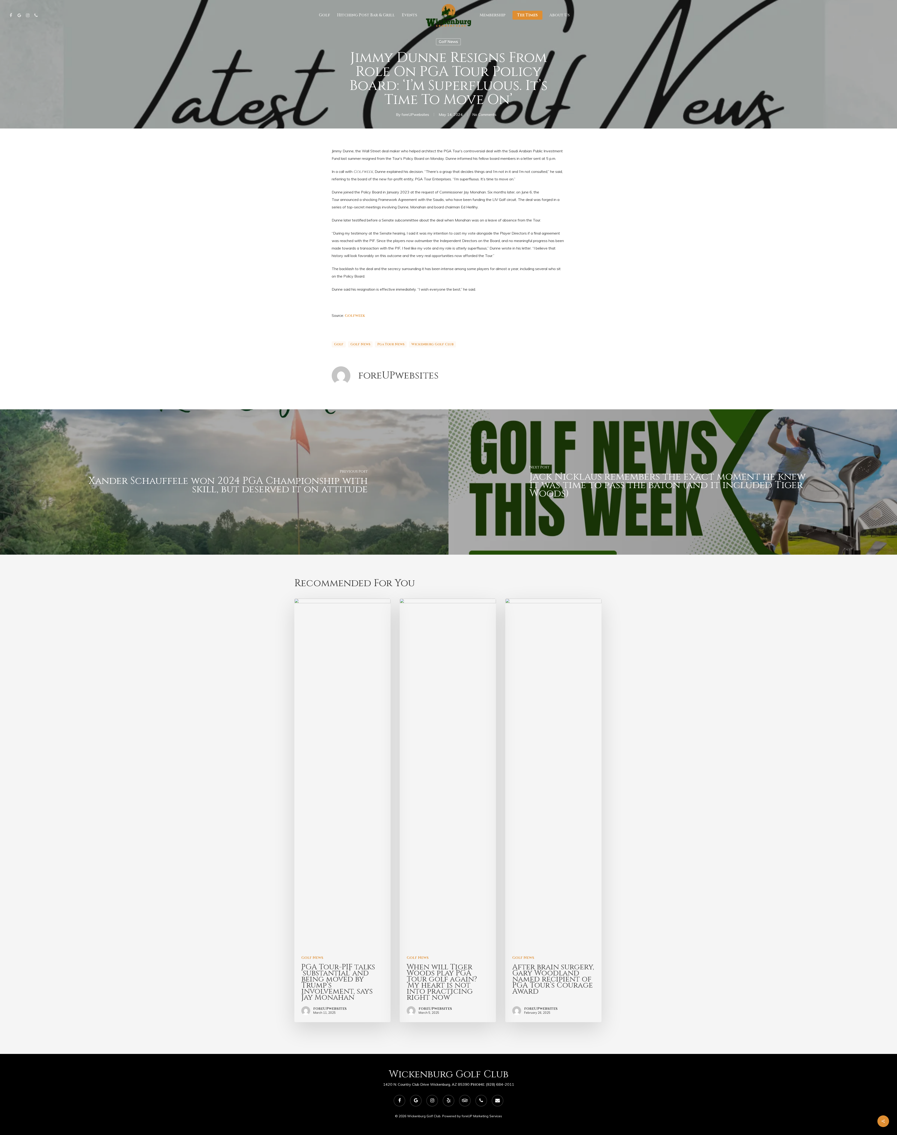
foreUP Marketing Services (482, 1116)
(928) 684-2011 (500, 1084)
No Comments (484, 114)
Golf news (360, 344)
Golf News (448, 41)
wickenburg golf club (432, 344)
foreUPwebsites (415, 114)
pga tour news (390, 344)
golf (338, 344)
